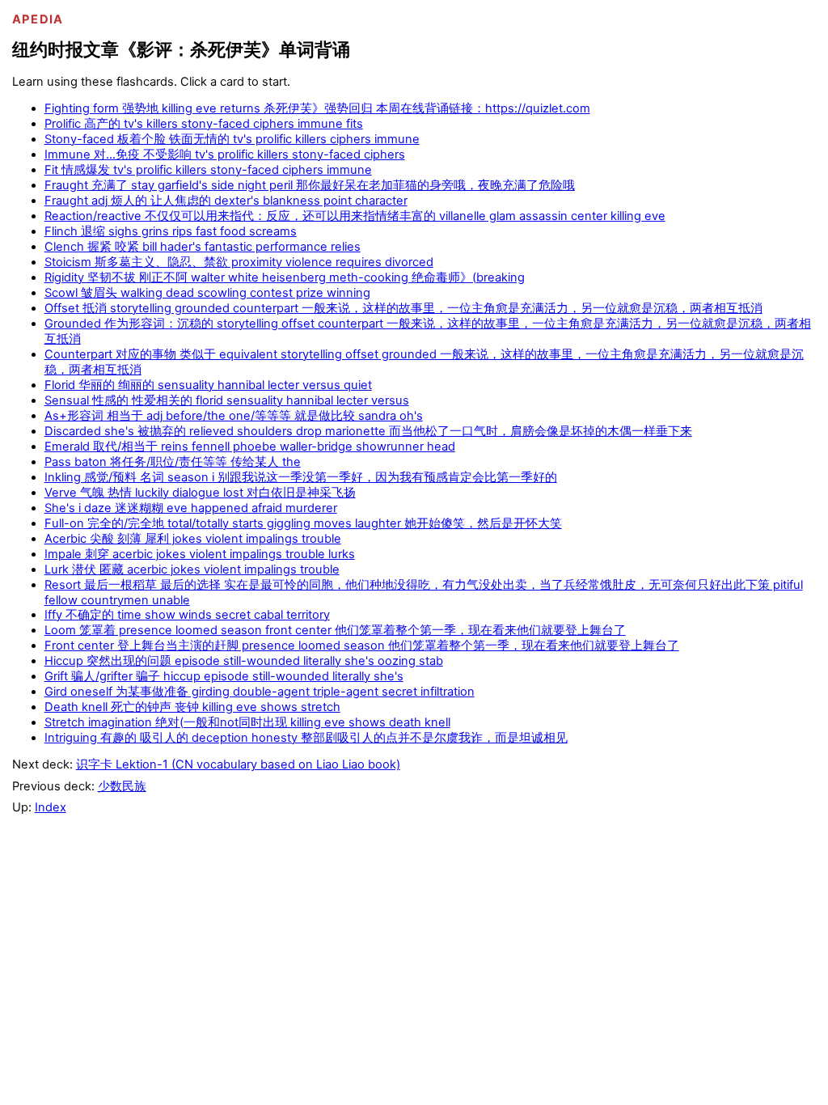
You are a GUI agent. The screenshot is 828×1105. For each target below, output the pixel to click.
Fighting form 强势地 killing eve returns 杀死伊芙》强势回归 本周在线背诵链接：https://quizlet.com (317, 108)
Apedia (38, 19)
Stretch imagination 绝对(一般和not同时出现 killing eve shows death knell (247, 722)
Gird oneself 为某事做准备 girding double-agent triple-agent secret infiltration (259, 691)
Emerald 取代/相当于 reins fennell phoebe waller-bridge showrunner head (249, 446)
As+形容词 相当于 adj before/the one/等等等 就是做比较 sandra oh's (233, 416)
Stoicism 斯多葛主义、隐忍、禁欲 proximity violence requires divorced (238, 262)
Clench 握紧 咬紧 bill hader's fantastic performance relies (202, 246)
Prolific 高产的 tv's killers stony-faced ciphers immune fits (203, 123)
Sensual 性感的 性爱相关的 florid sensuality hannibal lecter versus (226, 400)
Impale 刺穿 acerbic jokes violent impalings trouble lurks (199, 554)
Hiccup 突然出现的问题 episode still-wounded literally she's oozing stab (243, 661)
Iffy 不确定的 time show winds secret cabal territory (187, 615)
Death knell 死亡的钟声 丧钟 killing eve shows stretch (192, 707)
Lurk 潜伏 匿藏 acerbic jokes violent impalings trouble (192, 569)
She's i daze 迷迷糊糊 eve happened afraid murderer (190, 508)
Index (50, 807)
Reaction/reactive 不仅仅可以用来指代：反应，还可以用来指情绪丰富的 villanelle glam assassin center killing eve (354, 216)
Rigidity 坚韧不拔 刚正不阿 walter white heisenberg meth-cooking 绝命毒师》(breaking (284, 277)
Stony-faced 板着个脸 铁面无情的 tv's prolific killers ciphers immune (232, 139)
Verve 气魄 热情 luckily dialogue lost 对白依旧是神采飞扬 (200, 492)
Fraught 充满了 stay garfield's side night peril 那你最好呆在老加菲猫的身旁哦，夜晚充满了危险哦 (309, 185)
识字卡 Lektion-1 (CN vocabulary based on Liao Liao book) (238, 764)
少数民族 (122, 786)
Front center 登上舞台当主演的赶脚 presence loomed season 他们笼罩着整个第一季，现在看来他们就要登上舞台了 (361, 645)
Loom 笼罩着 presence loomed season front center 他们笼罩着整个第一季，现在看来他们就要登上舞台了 (335, 630)
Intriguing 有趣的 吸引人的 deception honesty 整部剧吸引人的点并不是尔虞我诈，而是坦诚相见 (306, 737)
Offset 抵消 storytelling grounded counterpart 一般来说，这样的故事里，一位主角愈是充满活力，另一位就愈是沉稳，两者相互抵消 (403, 308)
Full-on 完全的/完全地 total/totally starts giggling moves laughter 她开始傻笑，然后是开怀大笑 (303, 523)
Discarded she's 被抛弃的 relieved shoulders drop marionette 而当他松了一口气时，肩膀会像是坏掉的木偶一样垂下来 (368, 431)
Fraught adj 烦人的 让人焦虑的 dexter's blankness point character (226, 200)
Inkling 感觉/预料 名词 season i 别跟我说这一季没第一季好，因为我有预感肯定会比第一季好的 (300, 477)
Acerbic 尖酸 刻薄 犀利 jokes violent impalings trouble (192, 538)
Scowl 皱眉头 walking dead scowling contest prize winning (207, 293)
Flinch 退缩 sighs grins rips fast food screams (170, 231)
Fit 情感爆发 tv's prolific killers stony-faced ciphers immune (208, 170)
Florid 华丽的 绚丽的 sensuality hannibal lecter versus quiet (208, 385)
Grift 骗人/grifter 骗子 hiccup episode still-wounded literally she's (223, 676)
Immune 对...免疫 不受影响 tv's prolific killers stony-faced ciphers (224, 154)
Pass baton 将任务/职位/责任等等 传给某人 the (172, 462)
